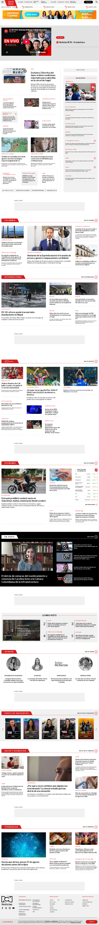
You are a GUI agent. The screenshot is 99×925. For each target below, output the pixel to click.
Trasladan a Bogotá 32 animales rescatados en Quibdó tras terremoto (79, 118)
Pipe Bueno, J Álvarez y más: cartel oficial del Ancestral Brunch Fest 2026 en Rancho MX (86, 850)
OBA (34, 911)
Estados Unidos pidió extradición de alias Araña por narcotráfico (49, 125)
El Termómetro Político (72, 140)
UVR (76, 496)
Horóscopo (4, 859)
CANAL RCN (88, 2)
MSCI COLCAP (78, 477)
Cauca (67, 167)
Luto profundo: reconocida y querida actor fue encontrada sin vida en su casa (85, 300)
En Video (10, 537)
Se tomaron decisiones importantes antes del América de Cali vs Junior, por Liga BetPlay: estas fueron (52, 428)
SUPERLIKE (84, 904)
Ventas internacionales (37, 907)
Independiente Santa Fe (48, 99)
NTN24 (51, 900)
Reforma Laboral (70, 123)
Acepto (91, 921)
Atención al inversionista (22, 914)
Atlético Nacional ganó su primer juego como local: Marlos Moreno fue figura (79, 110)
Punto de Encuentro (73, 2)
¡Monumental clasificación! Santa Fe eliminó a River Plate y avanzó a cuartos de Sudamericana (49, 105)
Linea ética (36, 909)
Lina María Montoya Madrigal (13, 675)
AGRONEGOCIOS (69, 904)
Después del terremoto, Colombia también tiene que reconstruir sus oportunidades (13, 680)
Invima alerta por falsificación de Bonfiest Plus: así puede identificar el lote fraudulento (12, 787)
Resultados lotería (70, 149)
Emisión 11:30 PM (92, 7)
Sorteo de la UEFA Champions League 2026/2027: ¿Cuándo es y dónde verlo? (51, 411)
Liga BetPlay (5, 418)
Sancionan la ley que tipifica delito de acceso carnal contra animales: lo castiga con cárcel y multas (79, 135)
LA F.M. (51, 906)
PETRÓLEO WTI (78, 480)
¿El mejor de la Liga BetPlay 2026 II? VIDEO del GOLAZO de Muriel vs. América (42, 392)
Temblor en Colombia (7, 154)
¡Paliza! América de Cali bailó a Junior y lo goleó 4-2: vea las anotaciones (11, 385)
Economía (53, 2)
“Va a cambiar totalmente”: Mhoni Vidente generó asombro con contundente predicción (60, 863)
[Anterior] (2, 728)
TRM (76, 474)
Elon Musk (68, 176)
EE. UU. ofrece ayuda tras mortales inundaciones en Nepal (18, 313)
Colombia (20, 2)
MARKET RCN (85, 906)
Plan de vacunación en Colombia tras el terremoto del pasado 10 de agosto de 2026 (86, 794)
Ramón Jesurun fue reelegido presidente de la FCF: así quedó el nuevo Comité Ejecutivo (9, 180)
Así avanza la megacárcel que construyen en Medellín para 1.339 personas (42, 159)
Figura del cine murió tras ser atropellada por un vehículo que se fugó (60, 315)
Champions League (50, 406)
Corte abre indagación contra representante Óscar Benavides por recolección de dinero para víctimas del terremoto (9, 105)
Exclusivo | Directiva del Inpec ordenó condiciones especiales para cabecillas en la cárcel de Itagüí (43, 76)
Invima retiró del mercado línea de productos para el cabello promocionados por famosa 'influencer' (85, 762)
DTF (76, 493)
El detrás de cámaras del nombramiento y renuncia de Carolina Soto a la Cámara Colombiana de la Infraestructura (80, 144)
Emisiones (6, 7)
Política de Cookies (75, 922)
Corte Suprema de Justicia (8, 99)
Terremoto (68, 81)
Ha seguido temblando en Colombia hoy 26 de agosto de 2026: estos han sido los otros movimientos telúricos (11, 258)
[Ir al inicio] (10, 3)
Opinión (67, 2)
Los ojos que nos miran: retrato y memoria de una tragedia (85, 679)
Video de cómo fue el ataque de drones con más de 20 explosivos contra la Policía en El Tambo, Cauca (78, 170)
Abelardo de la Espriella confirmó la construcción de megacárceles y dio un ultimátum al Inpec (9, 118)
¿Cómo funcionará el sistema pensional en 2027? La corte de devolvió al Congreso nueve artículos (9, 131)
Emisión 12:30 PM (50, 7)
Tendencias (60, 2)
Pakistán (52, 296)
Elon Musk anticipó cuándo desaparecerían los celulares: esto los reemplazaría (80, 179)
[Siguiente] (96, 728)
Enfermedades (31, 783)
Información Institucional (83, 859)
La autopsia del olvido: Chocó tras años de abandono (37, 679)
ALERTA (52, 908)
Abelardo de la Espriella (7, 114)
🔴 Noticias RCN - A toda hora (70, 42)
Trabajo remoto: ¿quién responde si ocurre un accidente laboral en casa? (12, 774)
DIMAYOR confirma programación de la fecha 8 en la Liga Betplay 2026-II (12, 422)
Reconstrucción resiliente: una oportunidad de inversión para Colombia (61, 680)
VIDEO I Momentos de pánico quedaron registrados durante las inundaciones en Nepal (48, 179)
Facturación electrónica (36, 900)
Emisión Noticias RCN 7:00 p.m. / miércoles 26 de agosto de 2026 (83, 578)
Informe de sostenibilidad (37, 904)
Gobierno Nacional (6, 240)
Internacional (28, 2)
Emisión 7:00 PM (71, 7)
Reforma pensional (38, 190)
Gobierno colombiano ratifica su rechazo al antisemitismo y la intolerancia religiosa (85, 262)
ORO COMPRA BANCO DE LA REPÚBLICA (79, 487)
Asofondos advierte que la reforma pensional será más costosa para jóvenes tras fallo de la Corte (60, 487)
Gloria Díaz (37, 675)
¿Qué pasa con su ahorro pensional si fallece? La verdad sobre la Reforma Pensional (86, 625)
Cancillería (78, 258)
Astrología (53, 859)
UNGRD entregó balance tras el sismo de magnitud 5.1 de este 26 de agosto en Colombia (28, 179)
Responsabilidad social (25, 900)
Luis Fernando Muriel (33, 387)
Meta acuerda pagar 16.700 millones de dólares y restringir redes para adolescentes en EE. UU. (85, 315)
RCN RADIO (52, 904)
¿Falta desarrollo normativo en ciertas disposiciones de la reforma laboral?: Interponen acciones (79, 126)
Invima (3, 783)
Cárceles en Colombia (37, 154)
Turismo (52, 846)
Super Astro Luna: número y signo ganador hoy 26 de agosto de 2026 (80, 152)
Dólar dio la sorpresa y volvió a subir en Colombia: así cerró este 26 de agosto (60, 514)
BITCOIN (77, 499)
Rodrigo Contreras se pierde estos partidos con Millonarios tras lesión (78, 390)
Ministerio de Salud (80, 790)
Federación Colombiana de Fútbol (9, 174)
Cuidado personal (6, 770)
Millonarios (67, 387)
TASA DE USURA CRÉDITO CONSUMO (79, 491)
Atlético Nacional (70, 107)
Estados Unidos (46, 121)
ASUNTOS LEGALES (69, 902)
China (43, 173)
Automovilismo (5, 495)
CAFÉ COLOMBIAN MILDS (78, 483)
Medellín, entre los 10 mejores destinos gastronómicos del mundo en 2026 (60, 850)
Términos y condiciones (51, 921)
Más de (89, 220)
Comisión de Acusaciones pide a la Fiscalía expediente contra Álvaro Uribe (86, 230)
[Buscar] (97, 2)
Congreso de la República (82, 226)
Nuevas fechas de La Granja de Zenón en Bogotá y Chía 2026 (85, 862)
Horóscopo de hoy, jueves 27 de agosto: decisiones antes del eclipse (20, 863)
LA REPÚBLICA (68, 900)
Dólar (51, 510)
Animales (67, 115)
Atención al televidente (22, 904)
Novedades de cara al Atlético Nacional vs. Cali (11, 404)
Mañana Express (29, 7)
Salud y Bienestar (44, 2)
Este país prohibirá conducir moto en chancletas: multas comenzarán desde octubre (23, 499)
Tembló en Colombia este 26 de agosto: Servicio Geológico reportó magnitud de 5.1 (13, 159)
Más (90, 536)
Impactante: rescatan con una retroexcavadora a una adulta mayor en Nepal (79, 161)
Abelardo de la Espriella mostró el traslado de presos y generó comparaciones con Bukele (49, 256)
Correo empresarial (24, 909)
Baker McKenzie (61, 675)
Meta (76, 310)
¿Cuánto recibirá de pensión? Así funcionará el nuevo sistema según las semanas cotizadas (86, 515)
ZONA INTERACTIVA (87, 902)
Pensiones (5, 126)
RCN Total (52, 902)
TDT (58, 900)
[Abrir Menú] (2, 2)
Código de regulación (25, 906)
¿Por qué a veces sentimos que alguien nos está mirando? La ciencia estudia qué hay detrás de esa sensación (47, 788)
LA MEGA (52, 912)
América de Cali (5, 380)
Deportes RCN (36, 2)
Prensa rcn (22, 911)
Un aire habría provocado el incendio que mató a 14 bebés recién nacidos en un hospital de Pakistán (60, 301)
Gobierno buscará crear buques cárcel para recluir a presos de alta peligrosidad (11, 244)
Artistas (77, 296)
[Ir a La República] (96, 470)
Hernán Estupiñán (85, 675)
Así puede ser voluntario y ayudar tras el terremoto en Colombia (80, 102)
